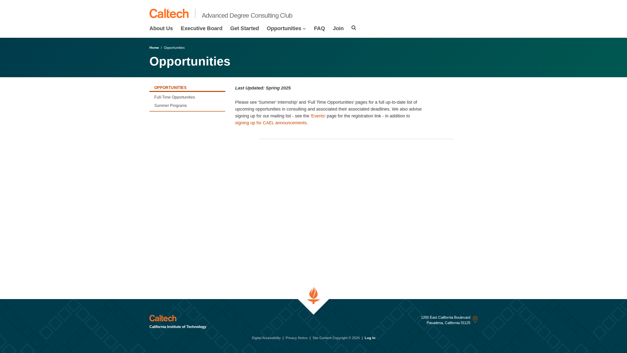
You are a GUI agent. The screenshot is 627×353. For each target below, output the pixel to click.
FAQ (319, 28)
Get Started (244, 28)
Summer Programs (170, 105)
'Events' (318, 115)
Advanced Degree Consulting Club (247, 15)
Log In (370, 338)
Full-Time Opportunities (174, 97)
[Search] (353, 27)
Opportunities (284, 28)
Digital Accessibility (266, 338)
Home (154, 48)
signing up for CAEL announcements (271, 122)
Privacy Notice (297, 338)
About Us (161, 28)
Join (338, 28)
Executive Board (201, 28)
